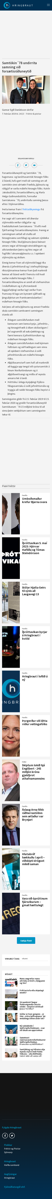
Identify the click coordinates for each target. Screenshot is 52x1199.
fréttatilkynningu (31, 209)
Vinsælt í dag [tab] (12, 958)
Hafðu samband (11, 1165)
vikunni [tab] (25, 958)
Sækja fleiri (26, 940)
